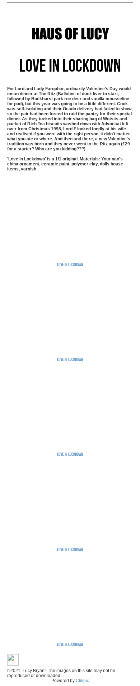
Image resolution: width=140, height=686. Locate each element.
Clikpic (82, 680)
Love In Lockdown (70, 264)
